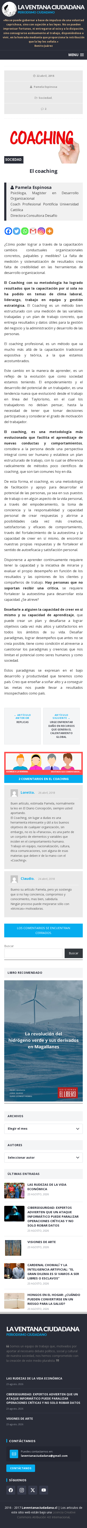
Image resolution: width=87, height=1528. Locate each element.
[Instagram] (41, 231)
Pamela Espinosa (45, 87)
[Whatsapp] (25, 231)
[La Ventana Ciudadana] (43, 9)
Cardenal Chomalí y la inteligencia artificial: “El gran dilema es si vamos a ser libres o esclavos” (53, 1271)
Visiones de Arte (41, 1242)
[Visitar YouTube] (43, 1490)
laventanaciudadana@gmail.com (44, 1455)
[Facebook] (8, 231)
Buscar (9, 946)
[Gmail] (33, 231)
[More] (49, 231)
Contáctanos (20, 1468)
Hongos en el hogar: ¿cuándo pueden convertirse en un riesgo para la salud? (53, 1299)
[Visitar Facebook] (10, 1490)
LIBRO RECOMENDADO (25, 973)
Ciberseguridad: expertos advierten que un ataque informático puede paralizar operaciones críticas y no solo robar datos (53, 1216)
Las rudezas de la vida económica (46, 1186)
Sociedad (45, 98)
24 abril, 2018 (46, 879)
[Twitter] (16, 231)
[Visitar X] (32, 1490)
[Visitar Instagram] (21, 1490)
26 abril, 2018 (46, 793)
